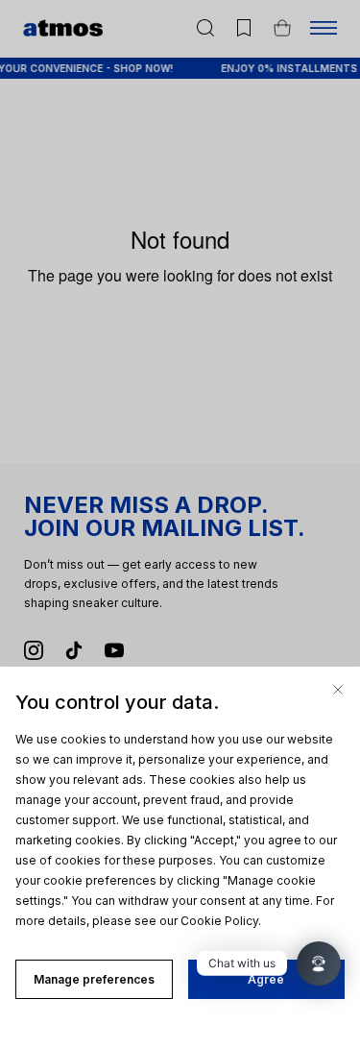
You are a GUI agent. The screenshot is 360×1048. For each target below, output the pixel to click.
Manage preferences (94, 979)
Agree (266, 979)
